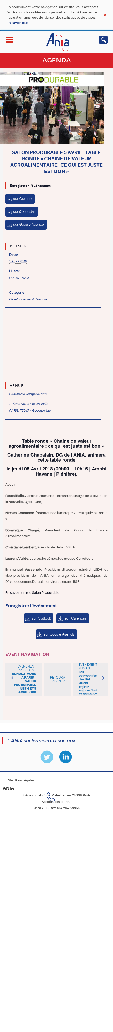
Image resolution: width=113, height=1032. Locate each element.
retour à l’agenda (57, 679)
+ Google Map (40, 411)
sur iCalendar (24, 211)
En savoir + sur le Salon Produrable (32, 592)
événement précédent (24, 679)
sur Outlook (22, 199)
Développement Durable (28, 299)
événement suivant (88, 679)
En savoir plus (17, 23)
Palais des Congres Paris (28, 394)
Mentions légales (21, 780)
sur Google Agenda (28, 224)
